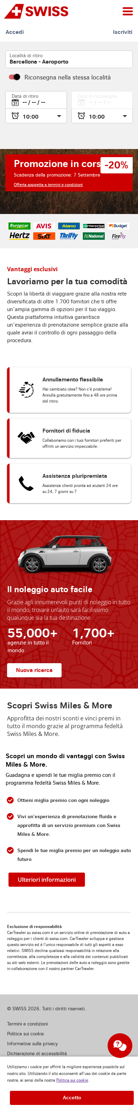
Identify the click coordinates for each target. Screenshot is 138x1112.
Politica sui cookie (72, 1080)
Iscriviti (122, 32)
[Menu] (127, 11)
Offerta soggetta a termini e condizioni (48, 185)
